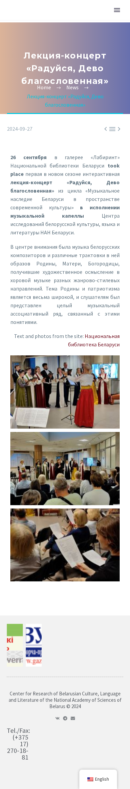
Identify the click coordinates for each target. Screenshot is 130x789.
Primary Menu (117, 10)
